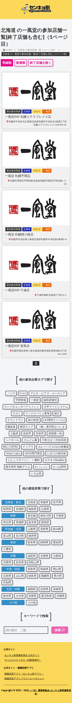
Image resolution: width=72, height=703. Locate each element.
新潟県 (57, 529)
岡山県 (57, 569)
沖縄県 (60, 595)
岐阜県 (32, 542)
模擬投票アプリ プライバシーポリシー (24, 678)
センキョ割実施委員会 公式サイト (22, 655)
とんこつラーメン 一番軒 (24, 460)
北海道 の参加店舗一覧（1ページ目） (37, 49)
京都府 (44, 555)
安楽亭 (40, 433)
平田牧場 (20, 400)
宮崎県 (32, 595)
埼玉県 (7, 522)
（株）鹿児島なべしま (51, 426)
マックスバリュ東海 (37, 413)
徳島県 (32, 575)
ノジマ (11, 393)
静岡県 (44, 542)
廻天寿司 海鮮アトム (18, 466)
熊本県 (7, 595)
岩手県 (57, 502)
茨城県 (20, 522)
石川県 (20, 535)
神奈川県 (45, 515)
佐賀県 (44, 589)
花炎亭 (27, 433)
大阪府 (57, 555)
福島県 (32, 509)
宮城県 (20, 509)
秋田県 (7, 509)
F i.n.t (23, 393)
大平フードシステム (56, 406)
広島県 (7, 575)
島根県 (44, 569)
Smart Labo (13, 453)
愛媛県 (45, 575)
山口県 (20, 575)
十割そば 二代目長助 (54, 440)
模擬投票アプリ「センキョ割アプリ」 (24, 673)
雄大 (57, 413)
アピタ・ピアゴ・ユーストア (47, 393)
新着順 (20, 62)
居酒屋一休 (55, 433)
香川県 (58, 575)
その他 (32, 602)
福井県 (32, 535)
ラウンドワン (15, 420)
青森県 (44, 502)
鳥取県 (32, 569)
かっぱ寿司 (59, 466)
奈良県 (20, 562)
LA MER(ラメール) (54, 420)
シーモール (12, 440)
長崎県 (57, 589)
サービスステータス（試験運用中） (22, 660)
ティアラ (28, 446)
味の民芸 (33, 420)
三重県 (7, 549)
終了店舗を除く (40, 62)
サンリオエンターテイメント (21, 406)
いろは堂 (36, 473)
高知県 (7, 582)
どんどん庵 (30, 440)
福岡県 (32, 589)
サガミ (17, 413)
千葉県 (60, 515)
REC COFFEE (10, 446)
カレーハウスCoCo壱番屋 (53, 446)
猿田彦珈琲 (50, 400)
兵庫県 (7, 562)
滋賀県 (32, 555)
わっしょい (41, 466)
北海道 (32, 502)
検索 (58, 630)
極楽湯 (11, 426)
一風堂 (35, 400)
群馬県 (45, 522)
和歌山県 (33, 562)
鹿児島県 (46, 595)
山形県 (45, 509)
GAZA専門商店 (33, 453)
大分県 (20, 595)
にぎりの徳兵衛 (56, 453)
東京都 (32, 515)
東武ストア (26, 426)
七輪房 (14, 433)
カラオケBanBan (55, 460)
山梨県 (32, 529)
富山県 (7, 535)
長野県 (44, 529)
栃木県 (32, 522)
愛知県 (57, 542)
